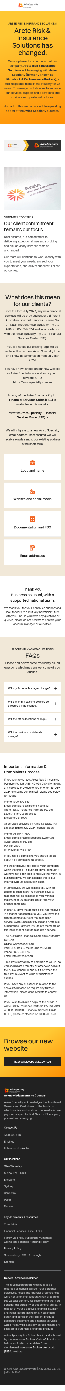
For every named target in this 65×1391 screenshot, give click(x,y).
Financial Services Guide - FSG (23, 1231)
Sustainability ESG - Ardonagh (22, 1255)
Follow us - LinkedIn (16, 1148)
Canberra (10, 1193)
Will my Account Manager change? (29, 688)
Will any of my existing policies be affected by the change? (28, 703)
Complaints (11, 1224)
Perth (7, 1199)
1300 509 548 (12, 1135)
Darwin (8, 1206)
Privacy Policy (12, 1248)
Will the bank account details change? (25, 734)
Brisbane (9, 1179)
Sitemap (9, 1261)
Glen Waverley (13, 1166)
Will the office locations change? (27, 719)
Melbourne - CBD (15, 1173)
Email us (9, 1141)
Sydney (8, 1186)
